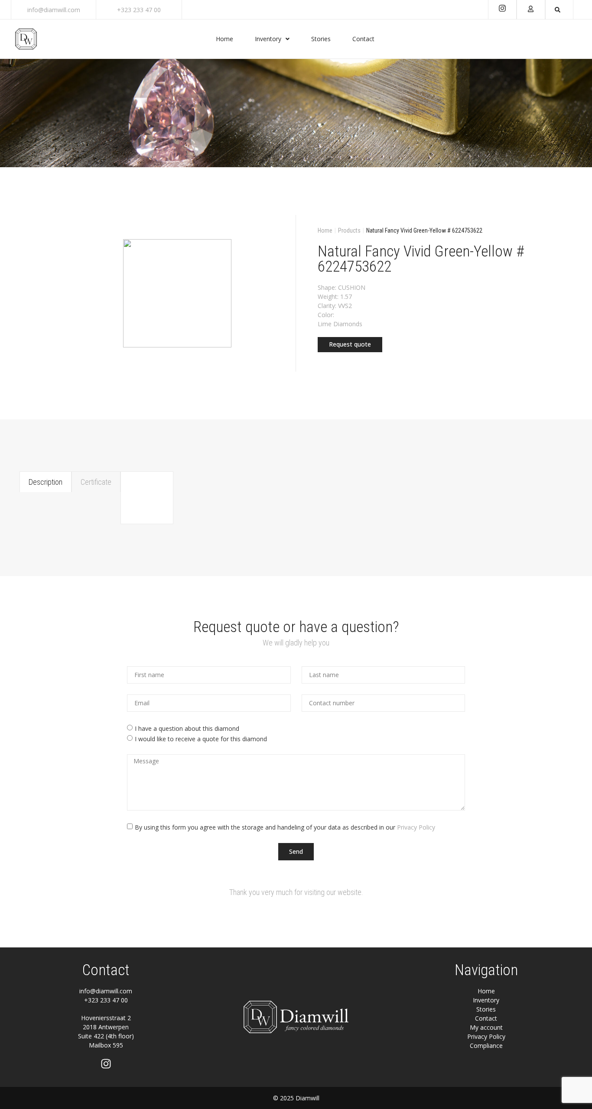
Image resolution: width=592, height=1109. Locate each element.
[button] (350, 344)
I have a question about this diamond (187, 728)
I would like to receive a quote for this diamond (201, 739)
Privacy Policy (416, 827)
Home (325, 230)
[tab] (46, 481)
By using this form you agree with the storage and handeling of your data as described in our (285, 827)
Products (349, 230)
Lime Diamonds (340, 324)
